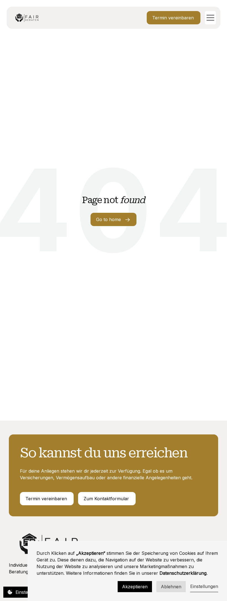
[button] (208, 17)
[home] (27, 17)
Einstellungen (204, 586)
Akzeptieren (135, 586)
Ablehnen (171, 586)
